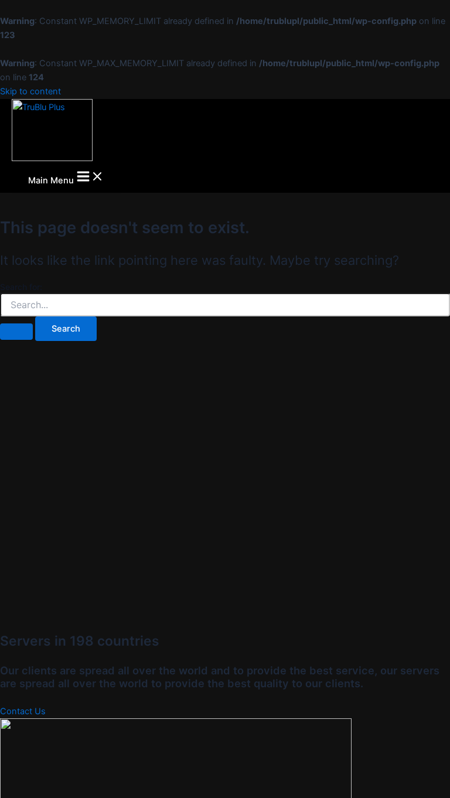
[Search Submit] (16, 331)
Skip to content (30, 91)
